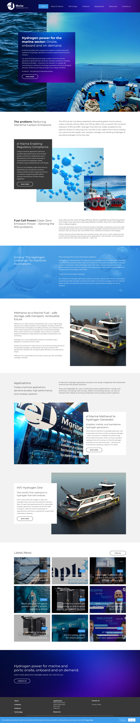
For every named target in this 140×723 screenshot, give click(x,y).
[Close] (138, 719)
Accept (132, 720)
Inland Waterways (59, 704)
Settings (122, 720)
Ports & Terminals (59, 702)
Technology (18, 712)
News (82, 571)
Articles (43, 571)
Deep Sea (56, 708)
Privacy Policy (96, 704)
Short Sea (56, 706)
